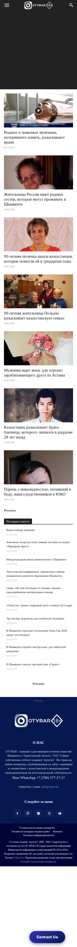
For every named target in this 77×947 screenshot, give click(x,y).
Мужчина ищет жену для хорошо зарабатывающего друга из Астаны (34, 373)
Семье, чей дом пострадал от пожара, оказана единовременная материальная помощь (33, 590)
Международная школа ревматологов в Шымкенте (36, 559)
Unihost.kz (19, 857)
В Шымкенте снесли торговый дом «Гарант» (33, 664)
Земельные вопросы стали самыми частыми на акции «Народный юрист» (38, 544)
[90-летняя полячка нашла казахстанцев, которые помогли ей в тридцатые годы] (38, 234)
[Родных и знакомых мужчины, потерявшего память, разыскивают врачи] (38, 110)
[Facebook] (17, 814)
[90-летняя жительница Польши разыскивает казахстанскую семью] (38, 291)
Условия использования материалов (37, 827)
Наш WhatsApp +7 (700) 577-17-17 (38, 778)
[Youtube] (60, 814)
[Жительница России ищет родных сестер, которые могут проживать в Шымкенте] (38, 172)
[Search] (71, 5)
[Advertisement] (38, 51)
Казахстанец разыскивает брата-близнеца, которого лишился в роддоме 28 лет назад (38, 432)
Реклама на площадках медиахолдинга (31, 831)
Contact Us (47, 937)
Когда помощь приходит (20, 530)
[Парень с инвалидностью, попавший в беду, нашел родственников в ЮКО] (38, 467)
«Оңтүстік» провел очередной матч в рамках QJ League (39, 605)
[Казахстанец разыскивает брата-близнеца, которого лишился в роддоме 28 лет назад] (38, 405)
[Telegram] (38, 814)
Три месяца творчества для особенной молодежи (35, 618)
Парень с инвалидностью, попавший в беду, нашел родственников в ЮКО (37, 492)
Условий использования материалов (38, 861)
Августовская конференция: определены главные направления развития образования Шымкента (35, 573)
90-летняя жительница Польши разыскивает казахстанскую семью (34, 315)
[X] (49, 814)
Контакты (57, 831)
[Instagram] (28, 813)
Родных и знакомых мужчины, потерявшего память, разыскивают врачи (34, 137)
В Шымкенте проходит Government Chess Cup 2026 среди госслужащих (36, 632)
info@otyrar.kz (50, 786)
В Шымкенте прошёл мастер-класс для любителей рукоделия (36, 649)
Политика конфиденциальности (38, 835)
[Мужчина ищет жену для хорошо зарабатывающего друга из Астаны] (38, 348)
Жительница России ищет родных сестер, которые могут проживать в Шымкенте (35, 199)
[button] (6, 5)
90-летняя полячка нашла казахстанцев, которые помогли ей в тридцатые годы (38, 259)
